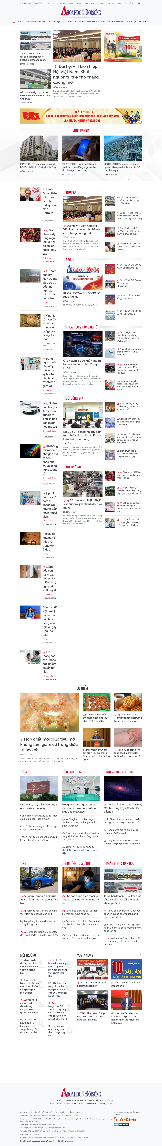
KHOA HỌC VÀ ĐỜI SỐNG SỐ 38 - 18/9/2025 (129, 312)
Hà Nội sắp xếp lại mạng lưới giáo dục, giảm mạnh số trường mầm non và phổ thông (129, 438)
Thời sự (20, 22)
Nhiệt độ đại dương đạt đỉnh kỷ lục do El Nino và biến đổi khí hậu (29, 966)
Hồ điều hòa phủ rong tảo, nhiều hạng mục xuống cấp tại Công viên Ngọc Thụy (57, 989)
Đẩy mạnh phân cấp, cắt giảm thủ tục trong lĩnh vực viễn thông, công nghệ (96, 754)
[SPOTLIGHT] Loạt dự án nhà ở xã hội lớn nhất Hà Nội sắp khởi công (38, 166)
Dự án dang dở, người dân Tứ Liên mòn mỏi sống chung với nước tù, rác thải (28, 1026)
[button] (131, 955)
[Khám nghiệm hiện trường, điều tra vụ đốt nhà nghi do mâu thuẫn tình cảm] (30, 276)
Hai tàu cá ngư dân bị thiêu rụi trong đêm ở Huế (49, 541)
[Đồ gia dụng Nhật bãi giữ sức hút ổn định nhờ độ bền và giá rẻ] (83, 484)
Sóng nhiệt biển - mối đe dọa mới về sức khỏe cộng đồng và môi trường (29, 986)
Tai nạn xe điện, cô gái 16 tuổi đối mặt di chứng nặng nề (79, 912)
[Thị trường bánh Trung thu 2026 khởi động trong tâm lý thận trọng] (128, 702)
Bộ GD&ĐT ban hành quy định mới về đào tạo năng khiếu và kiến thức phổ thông (82, 435)
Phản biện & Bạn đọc (96, 22)
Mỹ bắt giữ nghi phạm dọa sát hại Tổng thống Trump (38, 923)
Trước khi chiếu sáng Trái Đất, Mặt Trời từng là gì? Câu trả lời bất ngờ (123, 808)
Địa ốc (27, 771)
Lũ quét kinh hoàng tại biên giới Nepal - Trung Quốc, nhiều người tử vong (129, 216)
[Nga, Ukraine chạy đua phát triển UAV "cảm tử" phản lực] (110, 353)
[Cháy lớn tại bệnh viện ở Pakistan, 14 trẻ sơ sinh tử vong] (110, 247)
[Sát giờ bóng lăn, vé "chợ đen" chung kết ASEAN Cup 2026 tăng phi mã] (110, 507)
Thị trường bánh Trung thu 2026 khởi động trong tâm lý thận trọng (128, 717)
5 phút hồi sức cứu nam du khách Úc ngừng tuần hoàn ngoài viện (50, 504)
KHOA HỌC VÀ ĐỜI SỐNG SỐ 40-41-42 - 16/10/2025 (129, 283)
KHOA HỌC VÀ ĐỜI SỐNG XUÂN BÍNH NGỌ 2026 (129, 266)
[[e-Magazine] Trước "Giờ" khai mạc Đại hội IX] (92, 969)
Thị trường (67, 22)
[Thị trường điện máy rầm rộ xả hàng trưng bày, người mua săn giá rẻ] (110, 491)
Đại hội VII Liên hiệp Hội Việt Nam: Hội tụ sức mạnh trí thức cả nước (128, 231)
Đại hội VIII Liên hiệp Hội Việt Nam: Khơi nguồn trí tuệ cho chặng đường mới (76, 74)
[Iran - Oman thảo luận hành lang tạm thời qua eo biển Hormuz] (30, 194)
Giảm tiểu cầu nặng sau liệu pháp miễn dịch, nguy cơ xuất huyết (49, 578)
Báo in (70, 259)
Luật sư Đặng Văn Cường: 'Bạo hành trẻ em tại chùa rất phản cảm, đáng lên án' (123, 927)
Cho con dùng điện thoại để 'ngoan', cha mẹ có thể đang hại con (80, 899)
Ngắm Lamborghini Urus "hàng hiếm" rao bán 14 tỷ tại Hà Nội (39, 899)
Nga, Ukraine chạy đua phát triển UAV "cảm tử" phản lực (129, 352)
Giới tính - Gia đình (115, 22)
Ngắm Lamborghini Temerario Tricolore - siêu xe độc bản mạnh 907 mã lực (50, 415)
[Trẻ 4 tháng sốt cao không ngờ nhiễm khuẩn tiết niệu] (30, 657)
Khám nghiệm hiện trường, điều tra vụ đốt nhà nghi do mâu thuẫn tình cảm (50, 284)
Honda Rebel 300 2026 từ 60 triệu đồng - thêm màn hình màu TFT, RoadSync (128, 368)
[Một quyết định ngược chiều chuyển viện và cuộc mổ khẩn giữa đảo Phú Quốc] (81, 788)
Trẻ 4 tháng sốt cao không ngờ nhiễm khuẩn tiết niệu (49, 661)
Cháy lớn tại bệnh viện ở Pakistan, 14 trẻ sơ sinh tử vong (129, 246)
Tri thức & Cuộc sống (125, 1119)
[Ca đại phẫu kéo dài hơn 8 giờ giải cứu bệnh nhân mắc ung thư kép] (110, 523)
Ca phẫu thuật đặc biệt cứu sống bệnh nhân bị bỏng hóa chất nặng (127, 454)
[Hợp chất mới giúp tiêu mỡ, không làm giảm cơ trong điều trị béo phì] (49, 712)
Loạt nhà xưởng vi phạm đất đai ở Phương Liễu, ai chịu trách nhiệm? (122, 941)
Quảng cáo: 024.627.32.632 (111, 3)
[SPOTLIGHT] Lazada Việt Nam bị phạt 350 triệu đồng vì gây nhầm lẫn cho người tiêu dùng (79, 167)
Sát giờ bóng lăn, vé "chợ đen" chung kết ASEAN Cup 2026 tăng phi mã (129, 507)
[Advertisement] (81, 1058)
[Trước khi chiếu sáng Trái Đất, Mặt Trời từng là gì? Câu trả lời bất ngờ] (123, 788)
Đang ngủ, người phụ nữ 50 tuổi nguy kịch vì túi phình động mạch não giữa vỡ (50, 372)
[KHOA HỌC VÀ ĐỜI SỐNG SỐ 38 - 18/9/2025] (110, 315)
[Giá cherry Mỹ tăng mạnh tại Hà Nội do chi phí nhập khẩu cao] (30, 235)
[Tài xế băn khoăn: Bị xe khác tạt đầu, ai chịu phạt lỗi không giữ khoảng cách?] (35, 40)
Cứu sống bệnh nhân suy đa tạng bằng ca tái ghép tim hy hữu (128, 422)
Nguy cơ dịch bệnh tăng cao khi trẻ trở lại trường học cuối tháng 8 (127, 752)
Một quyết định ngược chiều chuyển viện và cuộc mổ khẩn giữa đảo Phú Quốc (79, 808)
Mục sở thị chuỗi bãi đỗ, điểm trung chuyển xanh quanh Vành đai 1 (29, 1006)
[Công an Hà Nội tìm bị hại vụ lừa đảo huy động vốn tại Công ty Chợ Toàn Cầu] (30, 612)
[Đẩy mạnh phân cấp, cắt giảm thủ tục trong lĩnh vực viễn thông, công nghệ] (96, 737)
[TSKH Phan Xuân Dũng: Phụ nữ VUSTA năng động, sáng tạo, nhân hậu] (92, 1000)
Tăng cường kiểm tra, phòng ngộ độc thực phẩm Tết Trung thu (96, 717)
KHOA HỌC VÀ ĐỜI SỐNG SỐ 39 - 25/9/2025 (129, 297)
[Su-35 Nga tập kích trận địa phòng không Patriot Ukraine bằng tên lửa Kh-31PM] (110, 336)
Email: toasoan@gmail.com (86, 3)
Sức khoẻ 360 (131, 22)
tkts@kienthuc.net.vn (66, 1141)
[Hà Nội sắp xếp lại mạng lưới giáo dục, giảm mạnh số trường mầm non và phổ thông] (110, 438)
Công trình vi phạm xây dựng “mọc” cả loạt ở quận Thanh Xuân (39, 817)
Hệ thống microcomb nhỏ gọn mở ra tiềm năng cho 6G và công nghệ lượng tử (50, 460)
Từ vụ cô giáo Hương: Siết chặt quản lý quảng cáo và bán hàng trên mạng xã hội (122, 913)
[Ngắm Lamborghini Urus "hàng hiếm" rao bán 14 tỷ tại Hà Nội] (39, 880)
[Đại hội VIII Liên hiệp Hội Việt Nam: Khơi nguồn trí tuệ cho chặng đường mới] (77, 46)
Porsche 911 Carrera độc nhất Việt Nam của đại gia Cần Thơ (39, 912)
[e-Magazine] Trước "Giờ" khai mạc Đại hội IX (92, 984)
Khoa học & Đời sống (81, 10)
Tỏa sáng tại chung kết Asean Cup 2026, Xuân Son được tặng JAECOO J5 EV (128, 385)
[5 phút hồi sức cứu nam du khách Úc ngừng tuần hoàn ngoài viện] (30, 498)
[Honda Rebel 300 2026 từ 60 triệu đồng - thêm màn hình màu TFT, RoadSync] (110, 368)
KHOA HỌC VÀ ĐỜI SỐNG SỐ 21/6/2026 (81, 295)
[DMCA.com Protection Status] (121, 1125)
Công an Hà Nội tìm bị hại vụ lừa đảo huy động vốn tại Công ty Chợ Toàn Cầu (50, 621)
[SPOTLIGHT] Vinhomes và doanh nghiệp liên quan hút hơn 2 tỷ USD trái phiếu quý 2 (122, 167)
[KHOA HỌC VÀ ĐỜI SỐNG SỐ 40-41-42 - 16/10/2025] (110, 284)
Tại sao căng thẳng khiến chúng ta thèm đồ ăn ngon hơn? (128, 406)
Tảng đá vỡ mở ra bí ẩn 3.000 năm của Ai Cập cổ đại (121, 831)
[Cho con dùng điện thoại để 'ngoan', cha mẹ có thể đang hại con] (81, 880)
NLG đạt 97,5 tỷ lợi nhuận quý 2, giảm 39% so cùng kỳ (38, 806)
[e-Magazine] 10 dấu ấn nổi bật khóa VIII (125, 984)
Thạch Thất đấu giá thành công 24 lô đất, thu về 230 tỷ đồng (38, 838)
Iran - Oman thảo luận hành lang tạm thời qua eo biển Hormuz (50, 201)
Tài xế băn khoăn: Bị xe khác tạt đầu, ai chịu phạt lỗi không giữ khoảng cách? (35, 56)
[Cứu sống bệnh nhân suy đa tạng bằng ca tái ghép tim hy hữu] (110, 423)
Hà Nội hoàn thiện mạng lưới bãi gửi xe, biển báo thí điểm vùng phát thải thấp (57, 968)
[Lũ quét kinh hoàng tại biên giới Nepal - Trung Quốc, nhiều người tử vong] (110, 216)
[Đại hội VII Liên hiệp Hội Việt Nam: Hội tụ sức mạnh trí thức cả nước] (110, 232)
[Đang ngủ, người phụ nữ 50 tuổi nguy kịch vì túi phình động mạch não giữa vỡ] (30, 363)
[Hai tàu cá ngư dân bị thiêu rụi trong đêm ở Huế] (30, 538)
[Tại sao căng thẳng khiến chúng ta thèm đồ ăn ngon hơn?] (110, 407)
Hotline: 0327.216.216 (65, 3)
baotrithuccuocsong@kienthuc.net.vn (40, 1141)
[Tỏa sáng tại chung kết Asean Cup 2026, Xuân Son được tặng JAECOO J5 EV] (110, 385)
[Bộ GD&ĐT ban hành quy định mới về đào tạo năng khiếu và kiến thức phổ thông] (83, 415)
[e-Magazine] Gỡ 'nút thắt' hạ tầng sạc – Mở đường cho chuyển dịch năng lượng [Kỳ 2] (57, 1011)
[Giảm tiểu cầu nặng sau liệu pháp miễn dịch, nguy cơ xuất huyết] (30, 571)
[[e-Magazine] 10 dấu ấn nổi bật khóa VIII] (126, 969)
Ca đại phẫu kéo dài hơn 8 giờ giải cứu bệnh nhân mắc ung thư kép (128, 522)
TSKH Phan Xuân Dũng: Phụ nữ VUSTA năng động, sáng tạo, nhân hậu (91, 1016)
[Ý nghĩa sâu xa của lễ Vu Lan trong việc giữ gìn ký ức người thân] (30, 320)
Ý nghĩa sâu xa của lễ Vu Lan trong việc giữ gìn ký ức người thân (49, 327)
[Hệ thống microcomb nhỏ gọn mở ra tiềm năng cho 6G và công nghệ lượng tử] (30, 451)
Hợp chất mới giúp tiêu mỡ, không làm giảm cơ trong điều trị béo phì (49, 744)
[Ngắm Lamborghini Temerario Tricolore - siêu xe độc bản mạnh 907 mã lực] (30, 408)
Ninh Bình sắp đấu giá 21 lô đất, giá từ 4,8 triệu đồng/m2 (39, 828)
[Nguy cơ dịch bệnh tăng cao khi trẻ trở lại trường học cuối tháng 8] (128, 737)
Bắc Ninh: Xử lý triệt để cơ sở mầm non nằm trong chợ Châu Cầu (35, 95)
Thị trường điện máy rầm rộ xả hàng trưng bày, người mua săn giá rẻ (129, 490)
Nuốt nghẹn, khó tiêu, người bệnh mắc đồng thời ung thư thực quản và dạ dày (80, 822)
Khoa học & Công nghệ (36, 22)
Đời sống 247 (54, 22)
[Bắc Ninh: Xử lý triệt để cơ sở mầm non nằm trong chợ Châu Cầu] (35, 79)
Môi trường (79, 22)
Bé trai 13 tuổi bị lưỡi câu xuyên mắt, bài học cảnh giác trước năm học (80, 924)
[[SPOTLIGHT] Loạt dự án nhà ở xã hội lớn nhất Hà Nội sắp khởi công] (39, 148)
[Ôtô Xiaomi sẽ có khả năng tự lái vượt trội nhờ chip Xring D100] (83, 344)
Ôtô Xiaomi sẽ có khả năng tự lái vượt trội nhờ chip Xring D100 (82, 364)
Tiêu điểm (81, 688)
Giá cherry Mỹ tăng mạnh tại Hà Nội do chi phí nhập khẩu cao (49, 242)
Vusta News (85, 955)
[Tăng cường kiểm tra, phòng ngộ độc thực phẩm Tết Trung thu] (96, 702)
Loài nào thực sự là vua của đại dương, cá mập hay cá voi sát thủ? (122, 821)
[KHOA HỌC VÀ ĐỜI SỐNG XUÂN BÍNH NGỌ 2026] (110, 269)
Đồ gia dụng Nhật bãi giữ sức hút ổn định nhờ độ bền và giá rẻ (82, 504)
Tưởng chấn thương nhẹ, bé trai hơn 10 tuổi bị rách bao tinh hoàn (80, 937)
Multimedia (144, 22)
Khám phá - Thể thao (49, 344)
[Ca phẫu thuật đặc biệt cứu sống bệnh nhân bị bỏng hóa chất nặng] (110, 455)
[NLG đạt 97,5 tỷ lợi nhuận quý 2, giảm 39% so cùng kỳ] (39, 788)
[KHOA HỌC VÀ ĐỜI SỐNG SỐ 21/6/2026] (83, 277)
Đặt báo (51, 3)
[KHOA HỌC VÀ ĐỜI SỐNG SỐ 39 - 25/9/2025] (110, 299)
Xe (24, 863)
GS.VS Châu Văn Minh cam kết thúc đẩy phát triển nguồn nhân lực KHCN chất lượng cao (125, 1018)
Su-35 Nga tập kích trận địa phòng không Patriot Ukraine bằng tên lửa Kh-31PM (128, 336)
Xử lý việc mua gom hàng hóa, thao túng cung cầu (56, 1031)
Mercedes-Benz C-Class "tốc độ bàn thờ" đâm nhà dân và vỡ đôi (39, 933)
